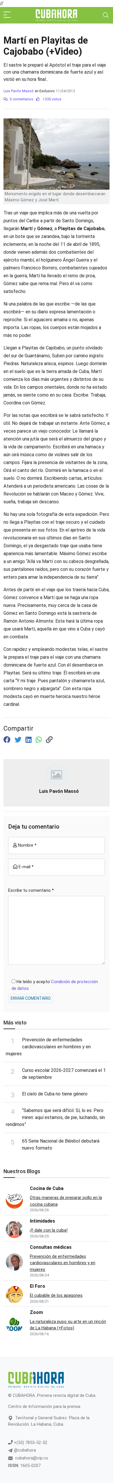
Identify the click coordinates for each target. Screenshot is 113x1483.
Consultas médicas (51, 1247)
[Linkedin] (29, 740)
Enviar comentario (31, 998)
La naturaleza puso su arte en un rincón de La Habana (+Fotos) (68, 1325)
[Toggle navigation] (106, 15)
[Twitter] (18, 740)
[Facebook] (7, 740)
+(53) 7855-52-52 (30, 1442)
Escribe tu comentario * (31, 890)
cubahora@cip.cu (31, 1458)
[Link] (49, 740)
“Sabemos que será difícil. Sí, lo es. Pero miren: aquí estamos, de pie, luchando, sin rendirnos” (55, 1117)
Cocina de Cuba (46, 1188)
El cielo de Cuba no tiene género (55, 1094)
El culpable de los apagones (56, 1295)
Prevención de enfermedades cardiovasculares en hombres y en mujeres (48, 1046)
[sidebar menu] (6, 15)
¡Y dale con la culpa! (49, 1230)
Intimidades (42, 1221)
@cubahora (24, 1450)
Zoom (36, 1312)
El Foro (37, 1286)
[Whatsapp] (39, 740)
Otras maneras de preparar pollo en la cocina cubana (66, 1201)
